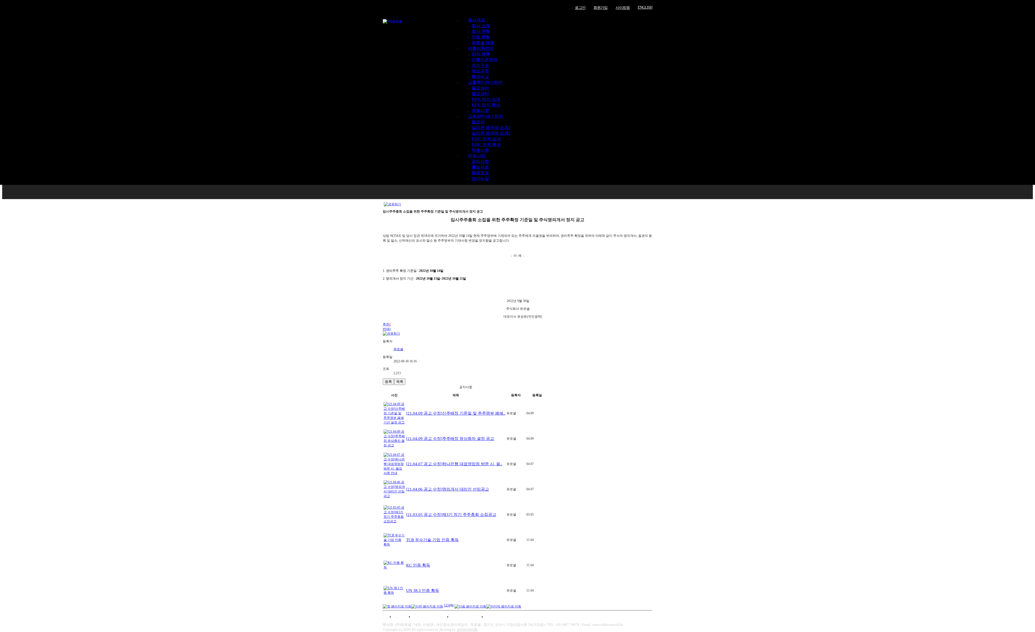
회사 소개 (481, 25)
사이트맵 (623, 8)
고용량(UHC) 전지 (485, 116)
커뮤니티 (476, 156)
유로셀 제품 (483, 42)
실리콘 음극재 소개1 (491, 127)
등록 (388, 382)
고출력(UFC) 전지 (485, 82)
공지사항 (480, 161)
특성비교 (480, 76)
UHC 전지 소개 (486, 139)
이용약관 (401, 616)
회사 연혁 (481, 31)
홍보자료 (480, 167)
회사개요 (476, 20)
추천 (387, 324)
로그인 (580, 8)
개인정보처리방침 (432, 616)
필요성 (478, 122)
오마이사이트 (467, 629)
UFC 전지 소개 (486, 99)
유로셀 (398, 349)
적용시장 (480, 110)
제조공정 (480, 71)
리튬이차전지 (481, 48)
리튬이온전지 (485, 59)
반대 (387, 329)
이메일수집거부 (468, 616)
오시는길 (480, 178)
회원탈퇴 (497, 616)
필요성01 (480, 88)
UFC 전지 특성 (486, 105)
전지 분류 (481, 54)
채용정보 (480, 173)
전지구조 (480, 65)
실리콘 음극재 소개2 (491, 133)
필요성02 (480, 93)
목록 (399, 382)
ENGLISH (645, 7)
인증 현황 (481, 37)
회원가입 (601, 8)
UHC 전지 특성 (486, 144)
